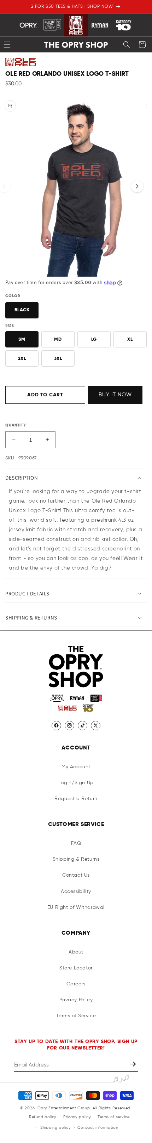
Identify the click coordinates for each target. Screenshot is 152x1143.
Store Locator (76, 968)
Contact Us (76, 875)
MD (58, 339)
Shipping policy (55, 1128)
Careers (75, 983)
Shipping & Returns (76, 859)
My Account (76, 766)
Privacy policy (77, 1117)
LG (94, 339)
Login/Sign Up (76, 782)
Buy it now (115, 394)
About (76, 952)
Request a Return (76, 798)
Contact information (97, 1128)
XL (130, 339)
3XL (58, 358)
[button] (126, 44)
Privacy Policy (76, 999)
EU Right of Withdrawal (76, 907)
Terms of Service (76, 1015)
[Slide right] (137, 186)
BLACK (22, 310)
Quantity (15, 425)
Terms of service (113, 1117)
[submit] (134, 1064)
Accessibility (76, 891)
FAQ (76, 843)
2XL (22, 358)
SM (21, 339)
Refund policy (43, 1117)
